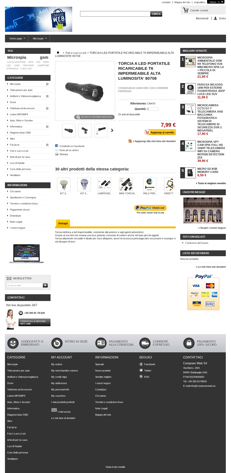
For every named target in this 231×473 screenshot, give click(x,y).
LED (38, 62)
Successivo (112, 130)
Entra (222, 18)
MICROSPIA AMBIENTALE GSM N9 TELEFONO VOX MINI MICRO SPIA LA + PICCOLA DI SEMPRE (210, 67)
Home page (13, 39)
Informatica (16, 126)
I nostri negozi (17, 227)
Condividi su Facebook (72, 146)
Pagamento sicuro (20, 209)
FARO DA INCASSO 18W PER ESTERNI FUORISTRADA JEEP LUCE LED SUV (211, 91)
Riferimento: (138, 103)
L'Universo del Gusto (196, 243)
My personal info (60, 389)
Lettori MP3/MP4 (19, 114)
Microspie (36, 39)
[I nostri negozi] (203, 222)
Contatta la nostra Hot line (33, 322)
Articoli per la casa (20, 157)
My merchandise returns (64, 370)
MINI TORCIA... (127, 193)
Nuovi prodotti (102, 370)
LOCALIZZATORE (16, 62)
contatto (166, 2)
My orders (56, 364)
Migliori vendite (195, 50)
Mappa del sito (182, 2)
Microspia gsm (27, 57)
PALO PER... (150, 193)
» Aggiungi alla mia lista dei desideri (154, 141)
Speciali (99, 364)
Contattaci (100, 389)
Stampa (64, 154)
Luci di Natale (17, 163)
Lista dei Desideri (196, 253)
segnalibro (199, 2)
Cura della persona (20, 169)
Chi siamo (15, 191)
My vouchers (58, 395)
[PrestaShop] (26, 271)
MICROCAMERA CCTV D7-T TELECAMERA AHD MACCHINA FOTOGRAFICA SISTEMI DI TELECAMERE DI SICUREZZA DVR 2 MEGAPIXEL (210, 120)
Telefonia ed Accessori (22, 108)
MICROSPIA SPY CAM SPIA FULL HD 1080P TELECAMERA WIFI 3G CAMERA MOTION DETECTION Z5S (211, 151)
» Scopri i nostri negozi (212, 227)
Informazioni (17, 185)
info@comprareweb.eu (203, 386)
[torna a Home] (58, 52)
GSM (16, 65)
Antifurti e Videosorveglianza (25, 96)
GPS (30, 62)
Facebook (149, 364)
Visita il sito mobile (115, 467)
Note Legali (16, 221)
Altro (12, 138)
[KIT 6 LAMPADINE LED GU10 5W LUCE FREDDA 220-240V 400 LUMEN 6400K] (84, 185)
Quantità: (140, 109)
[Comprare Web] (38, 19)
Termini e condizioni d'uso (24, 203)
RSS (146, 377)
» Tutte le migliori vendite (211, 183)
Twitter (147, 370)
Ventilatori (15, 175)
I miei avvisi (63, 411)
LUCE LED (26, 68)
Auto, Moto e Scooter (21, 120)
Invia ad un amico (69, 150)
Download (15, 215)
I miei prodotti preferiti (62, 402)
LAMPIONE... (105, 193)
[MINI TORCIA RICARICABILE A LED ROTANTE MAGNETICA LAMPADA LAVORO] (127, 185)
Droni (13, 102)
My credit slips (59, 377)
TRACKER (28, 65)
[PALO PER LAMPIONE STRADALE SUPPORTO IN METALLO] (150, 185)
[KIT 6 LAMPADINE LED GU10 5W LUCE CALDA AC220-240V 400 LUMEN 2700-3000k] (64, 185)
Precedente (57, 130)
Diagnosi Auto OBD (20, 132)
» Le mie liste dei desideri (211, 266)
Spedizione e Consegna (23, 197)
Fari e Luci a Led (19, 150)
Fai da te (14, 144)
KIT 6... (64, 193)
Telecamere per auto (21, 90)
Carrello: (199, 10)
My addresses (59, 383)
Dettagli (63, 223)
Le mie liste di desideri (63, 418)
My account (61, 357)
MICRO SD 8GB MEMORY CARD (207, 172)
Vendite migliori (103, 377)
